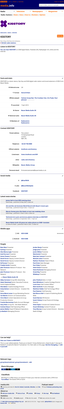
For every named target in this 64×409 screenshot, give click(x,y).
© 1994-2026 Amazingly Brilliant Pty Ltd (12, 401)
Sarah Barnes (37, 298)
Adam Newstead (5, 282)
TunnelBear (5, 379)
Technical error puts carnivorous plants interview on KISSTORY (27, 217)
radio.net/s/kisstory (28, 160)
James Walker (4, 309)
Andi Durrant (4, 254)
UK (10, 1)
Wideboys (36, 274)
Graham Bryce (5, 307)
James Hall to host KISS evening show (18, 200)
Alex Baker (4, 287)
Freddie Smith (5, 265)
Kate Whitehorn (38, 282)
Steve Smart (37, 267)
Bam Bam (3, 247)
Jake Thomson (5, 267)
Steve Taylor (37, 304)
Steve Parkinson (38, 270)
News (16, 15)
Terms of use (21, 393)
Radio (9, 32)
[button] (3, 369)
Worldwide (3, 1)
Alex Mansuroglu (6, 252)
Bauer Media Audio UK (28, 110)
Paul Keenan (37, 291)
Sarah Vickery (37, 300)
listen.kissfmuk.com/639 (29, 154)
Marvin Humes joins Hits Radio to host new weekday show (25, 211)
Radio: (3, 15)
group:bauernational (7, 362)
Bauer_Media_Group (28, 165)
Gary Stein (3, 304)
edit (30, 362)
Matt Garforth (37, 287)
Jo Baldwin (4, 311)
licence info (3, 403)
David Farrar (4, 258)
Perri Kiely (36, 265)
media (7, 5)
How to (27, 15)
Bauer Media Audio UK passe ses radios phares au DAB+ (24, 222)
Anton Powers (5, 256)
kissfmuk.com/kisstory (29, 149)
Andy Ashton (4, 289)
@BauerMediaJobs (27, 186)
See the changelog (51, 345)
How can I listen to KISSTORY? (10, 340)
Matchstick (37, 254)
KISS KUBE (24, 233)
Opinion (42, 15)
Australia (20, 1)
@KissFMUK (25, 180)
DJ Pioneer (4, 263)
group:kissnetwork (21, 362)
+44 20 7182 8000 (26, 144)
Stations (9, 15)
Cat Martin (4, 295)
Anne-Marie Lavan (6, 293)
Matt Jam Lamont (39, 256)
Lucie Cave (36, 284)
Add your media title (8, 393)
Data (21, 15)
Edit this (60, 36)
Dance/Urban (25, 93)
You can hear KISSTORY (8, 50)
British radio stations (9, 43)
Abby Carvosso (5, 280)
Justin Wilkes (37, 252)
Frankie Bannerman (7, 302)
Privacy (38, 393)
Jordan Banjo (37, 247)
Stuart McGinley (38, 307)
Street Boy (36, 272)
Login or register (59, 1)
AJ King (2, 250)
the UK (17, 387)
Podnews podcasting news (54, 387)
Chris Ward (4, 298)
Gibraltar (32, 387)
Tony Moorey (37, 309)
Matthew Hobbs (38, 289)
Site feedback (56, 393)
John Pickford (37, 280)
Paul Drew (36, 263)
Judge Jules (36, 250)
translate (46, 222)
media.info (3, 32)
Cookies (30, 393)
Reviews (35, 15)
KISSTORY (24, 191)
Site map (45, 393)
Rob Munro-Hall (38, 293)
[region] (32, 65)
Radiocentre (25, 121)
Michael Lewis (37, 258)
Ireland (14, 1)
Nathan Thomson (39, 261)
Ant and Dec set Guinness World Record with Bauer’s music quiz (27, 206)
